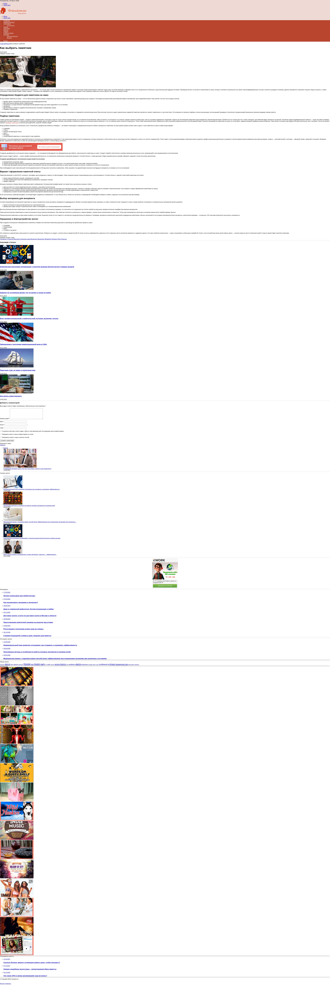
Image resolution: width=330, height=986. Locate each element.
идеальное (84, 664)
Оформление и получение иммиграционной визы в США (23, 344)
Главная (2, 43)
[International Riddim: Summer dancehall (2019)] (17, 897)
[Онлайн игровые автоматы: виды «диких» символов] (17, 685)
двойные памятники (12, 122)
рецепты (137, 664)
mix (32, 664)
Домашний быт (9, 22)
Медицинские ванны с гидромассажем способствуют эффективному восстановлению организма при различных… (40, 522)
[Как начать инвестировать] (17, 393)
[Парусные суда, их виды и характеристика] (17, 367)
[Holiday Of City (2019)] (17, 878)
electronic (20, 664)
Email (2, 424)
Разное (6, 35)
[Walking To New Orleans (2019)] (17, 935)
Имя (2, 421)
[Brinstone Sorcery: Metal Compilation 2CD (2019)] (17, 743)
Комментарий (5, 418)
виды (67, 664)
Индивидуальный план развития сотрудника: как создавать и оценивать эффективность (31, 489)
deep (12, 664)
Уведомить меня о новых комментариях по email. (18, 434)
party (42, 664)
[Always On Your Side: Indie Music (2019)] (17, 839)
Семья (5, 31)
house (27, 664)
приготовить (131, 664)
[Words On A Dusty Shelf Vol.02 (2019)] (17, 781)
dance (7, 664)
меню (94, 664)
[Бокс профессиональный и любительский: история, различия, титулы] (17, 315)
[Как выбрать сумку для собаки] (17, 801)
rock (48, 664)
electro (16, 664)
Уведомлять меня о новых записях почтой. (15, 437)
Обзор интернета (12, 36)
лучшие (90, 664)
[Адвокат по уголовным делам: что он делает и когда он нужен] (17, 289)
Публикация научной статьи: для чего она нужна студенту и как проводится (27, 468)
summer (52, 664)
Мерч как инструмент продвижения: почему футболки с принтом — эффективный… (30, 554)
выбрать (72, 664)
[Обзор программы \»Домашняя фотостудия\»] (17, 954)
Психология (10, 25)
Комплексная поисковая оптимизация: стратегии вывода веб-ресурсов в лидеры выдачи (37, 267)
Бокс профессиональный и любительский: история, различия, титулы (29, 318)
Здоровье (7, 24)
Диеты (5, 30)
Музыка (9, 38)
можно (97, 664)
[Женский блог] (13, 13)
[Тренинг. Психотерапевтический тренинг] (17, 916)
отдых (112, 664)
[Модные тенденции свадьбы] (17, 724)
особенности (104, 664)
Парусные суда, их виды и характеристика (17, 370)
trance (63, 664)
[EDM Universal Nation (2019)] (17, 762)
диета (78, 664)
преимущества (121, 664)
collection (2, 664)
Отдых (5, 27)
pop (46, 664)
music (37, 664)
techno (57, 664)
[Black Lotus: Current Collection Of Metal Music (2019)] (17, 704)
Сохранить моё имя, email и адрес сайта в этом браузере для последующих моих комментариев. (33, 431)
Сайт (1, 428)
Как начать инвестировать (11, 396)
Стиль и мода (8, 33)
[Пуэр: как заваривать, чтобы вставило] (17, 858)
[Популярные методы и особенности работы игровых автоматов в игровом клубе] (12, 504)
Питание (6, 28)
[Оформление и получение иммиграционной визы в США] (17, 341)
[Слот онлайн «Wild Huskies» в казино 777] (17, 820)
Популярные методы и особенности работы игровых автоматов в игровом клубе (29, 505)
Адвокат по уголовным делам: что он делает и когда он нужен (25, 293)
